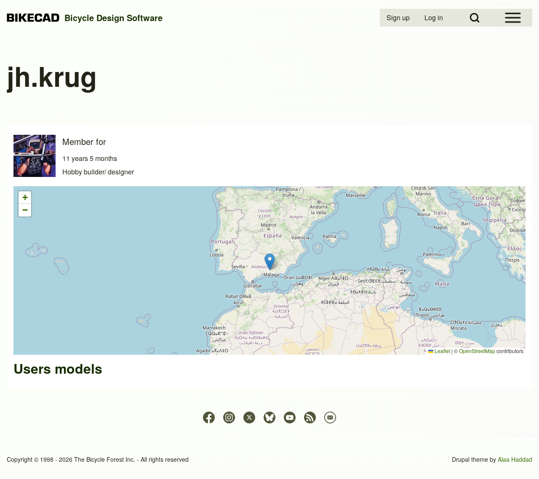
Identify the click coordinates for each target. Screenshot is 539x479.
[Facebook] (208, 417)
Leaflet (441, 350)
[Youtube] (289, 417)
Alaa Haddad (515, 459)
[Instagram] (229, 417)
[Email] (330, 417)
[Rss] (310, 417)
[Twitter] (249, 417)
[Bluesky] (269, 417)
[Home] (33, 17)
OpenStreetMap (477, 350)
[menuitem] (399, 18)
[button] (269, 261)
